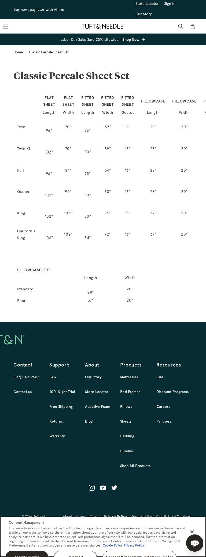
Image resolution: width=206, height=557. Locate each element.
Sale (159, 377)
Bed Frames (130, 392)
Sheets (125, 421)
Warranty (57, 436)
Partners (163, 421)
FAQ (52, 377)
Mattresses (129, 377)
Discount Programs (172, 392)
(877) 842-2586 (26, 377)
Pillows (126, 406)
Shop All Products (135, 466)
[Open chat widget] (194, 543)
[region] (103, 537)
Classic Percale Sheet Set (49, 52)
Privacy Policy (134, 545)
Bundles (127, 451)
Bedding (127, 436)
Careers (163, 406)
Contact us (22, 392)
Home (18, 52)
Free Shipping (61, 406)
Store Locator (96, 392)
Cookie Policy (113, 545)
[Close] (192, 532)
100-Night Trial (62, 392)
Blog (89, 421)
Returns (56, 421)
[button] (181, 26)
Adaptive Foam (97, 406)
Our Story (93, 377)
